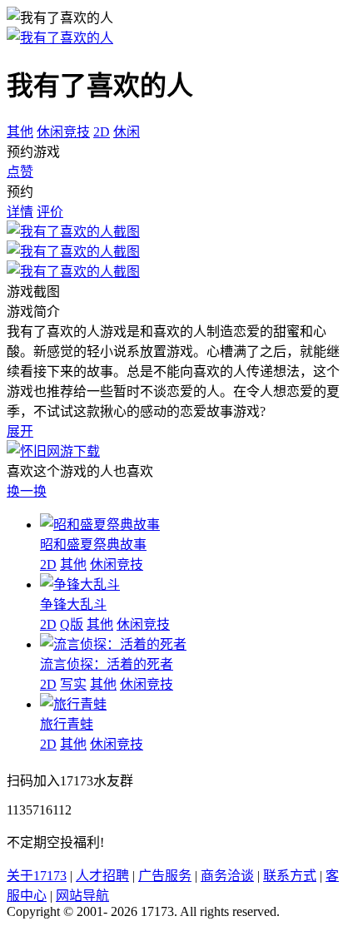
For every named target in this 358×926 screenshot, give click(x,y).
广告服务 (164, 876)
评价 (50, 212)
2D (101, 132)
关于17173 (37, 876)
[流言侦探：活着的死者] (113, 644)
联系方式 (289, 876)
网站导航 (82, 896)
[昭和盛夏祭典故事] (100, 524)
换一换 (27, 491)
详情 (20, 212)
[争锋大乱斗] (80, 584)
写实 (73, 684)
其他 (20, 132)
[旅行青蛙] (73, 704)
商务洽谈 (227, 876)
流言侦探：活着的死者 (106, 664)
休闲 (126, 132)
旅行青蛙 (66, 724)
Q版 (71, 624)
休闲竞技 (63, 132)
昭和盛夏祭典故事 (93, 544)
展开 (20, 431)
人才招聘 (102, 876)
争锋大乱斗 (73, 604)
